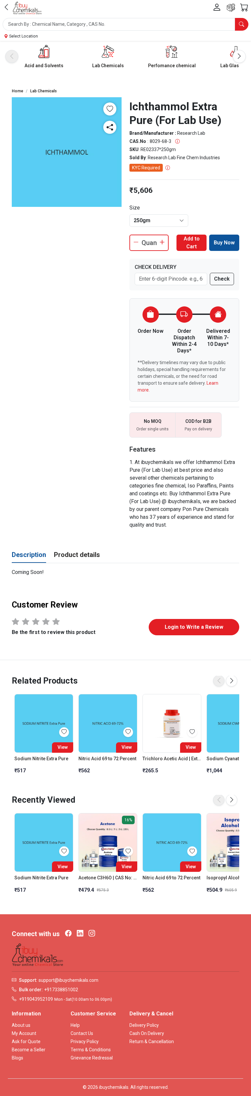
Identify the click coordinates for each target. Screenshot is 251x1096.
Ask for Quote (26, 1041)
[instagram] (92, 934)
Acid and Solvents (44, 65)
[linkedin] (80, 934)
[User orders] (231, 8)
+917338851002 (61, 989)
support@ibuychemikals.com (68, 980)
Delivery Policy (144, 1025)
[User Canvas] (217, 8)
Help (75, 1025)
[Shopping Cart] (244, 7)
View (63, 747)
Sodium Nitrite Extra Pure (41, 758)
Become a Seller (28, 1049)
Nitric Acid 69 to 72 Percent (107, 758)
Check (222, 279)
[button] (125, 24)
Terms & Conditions (91, 1049)
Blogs (17, 1057)
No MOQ (152, 421)
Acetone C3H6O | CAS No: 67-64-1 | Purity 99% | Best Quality (107, 877)
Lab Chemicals (108, 65)
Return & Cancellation (151, 1041)
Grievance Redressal (92, 1057)
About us (21, 1025)
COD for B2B (198, 421)
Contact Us (82, 1033)
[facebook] (68, 934)
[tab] (29, 555)
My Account (24, 1033)
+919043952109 (36, 999)
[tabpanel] (125, 572)
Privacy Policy (85, 1041)
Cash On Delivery (146, 1033)
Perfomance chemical (172, 65)
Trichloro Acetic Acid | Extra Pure (171, 758)
